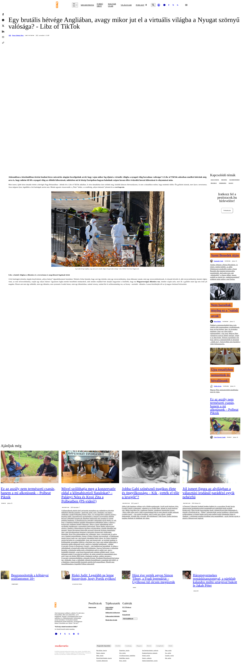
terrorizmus (222, 183)
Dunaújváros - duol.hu (124, 650)
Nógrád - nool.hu (146, 655)
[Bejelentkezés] (158, 5)
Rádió (170, 646)
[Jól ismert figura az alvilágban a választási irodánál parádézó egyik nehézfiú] (211, 467)
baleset (231, 183)
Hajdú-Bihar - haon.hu (124, 658)
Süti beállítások (128, 619)
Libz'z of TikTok (29, 35)
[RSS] (177, 5)
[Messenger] (3, 20)
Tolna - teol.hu (168, 650)
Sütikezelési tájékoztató (112, 612)
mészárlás (214, 183)
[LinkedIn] (3, 31)
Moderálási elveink (111, 620)
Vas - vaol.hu (168, 653)
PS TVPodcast (126, 607)
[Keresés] (153, 5)
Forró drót (100, 5)
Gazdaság (128, 646)
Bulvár (149, 646)
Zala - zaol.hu (168, 658)
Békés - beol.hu (99, 655)
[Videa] (164, 5)
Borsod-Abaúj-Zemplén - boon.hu (104, 658)
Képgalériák (126, 614)
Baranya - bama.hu (100, 653)
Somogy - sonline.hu (146, 658)
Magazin (139, 646)
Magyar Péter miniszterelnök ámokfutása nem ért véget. (224, 391)
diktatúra (224, 179)
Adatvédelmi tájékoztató (109, 608)
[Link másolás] (3, 42)
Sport (134, 587)
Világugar (126, 5)
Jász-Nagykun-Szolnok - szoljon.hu (150, 650)
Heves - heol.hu (122, 660)
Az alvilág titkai (77, 584)
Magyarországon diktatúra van (148, 282)
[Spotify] (73, 633)
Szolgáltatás (159, 646)
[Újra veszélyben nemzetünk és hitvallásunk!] (225, 356)
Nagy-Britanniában (234, 179)
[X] (173, 5)
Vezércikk (227, 261)
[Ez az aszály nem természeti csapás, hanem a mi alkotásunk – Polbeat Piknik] (225, 426)
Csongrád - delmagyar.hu (102, 660)
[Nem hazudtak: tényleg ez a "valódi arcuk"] (225, 291)
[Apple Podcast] (78, 633)
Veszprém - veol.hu (169, 655)
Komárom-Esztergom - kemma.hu (149, 653)
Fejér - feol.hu (122, 653)
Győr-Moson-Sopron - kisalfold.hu (127, 655)
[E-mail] (3, 37)
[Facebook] (168, 5)
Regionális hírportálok (103, 646)
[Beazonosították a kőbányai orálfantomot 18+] (5, 575)
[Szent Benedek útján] (225, 242)
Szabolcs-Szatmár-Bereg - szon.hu (149, 660)
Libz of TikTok (215, 179)
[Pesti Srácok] (62, 5)
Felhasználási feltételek (112, 616)
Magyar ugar (112, 5)
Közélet (118, 646)
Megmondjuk (87, 5)
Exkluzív (196, 591)
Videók (124, 611)
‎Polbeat (229, 437)
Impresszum (92, 607)
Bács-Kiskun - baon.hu (101, 650)
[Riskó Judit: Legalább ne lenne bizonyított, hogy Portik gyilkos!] (65, 575)
